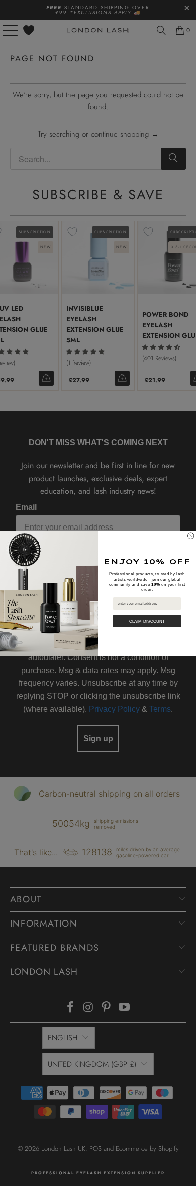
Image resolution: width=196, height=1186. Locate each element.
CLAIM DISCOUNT (147, 621)
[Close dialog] (191, 536)
